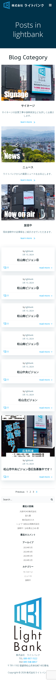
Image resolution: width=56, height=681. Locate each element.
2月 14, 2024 (28, 463)
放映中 (28, 580)
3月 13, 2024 (28, 254)
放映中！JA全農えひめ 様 (28, 528)
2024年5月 (28, 547)
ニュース (28, 576)
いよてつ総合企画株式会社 (28, 524)
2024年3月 (28, 556)
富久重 (28, 515)
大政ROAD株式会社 (28, 511)
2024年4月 (28, 551)
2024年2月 (28, 560)
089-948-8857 (30, 661)
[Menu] (50, 5)
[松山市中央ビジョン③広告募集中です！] (28, 435)
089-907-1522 (30, 658)
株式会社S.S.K (28, 519)
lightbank (29, 251)
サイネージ (28, 572)
